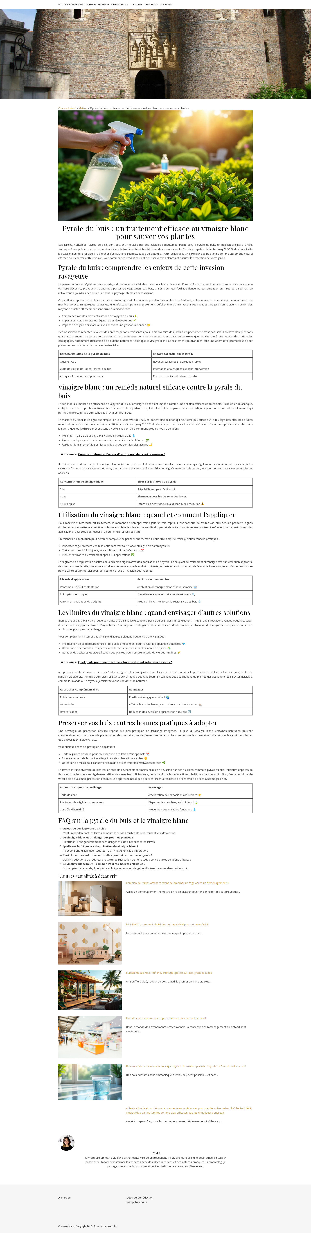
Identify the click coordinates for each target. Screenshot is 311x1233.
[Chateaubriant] (155, 50)
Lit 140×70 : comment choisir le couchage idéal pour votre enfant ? (167, 924)
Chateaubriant (67, 108)
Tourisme (136, 4)
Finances (103, 4)
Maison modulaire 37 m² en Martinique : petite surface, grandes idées (169, 972)
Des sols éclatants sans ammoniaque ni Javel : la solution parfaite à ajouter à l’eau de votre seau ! (186, 1066)
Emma (155, 1153)
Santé (115, 4)
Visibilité (166, 4)
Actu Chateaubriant (71, 4)
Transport (151, 4)
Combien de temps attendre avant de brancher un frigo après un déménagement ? (177, 883)
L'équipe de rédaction (139, 1197)
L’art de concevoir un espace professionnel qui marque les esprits (167, 1018)
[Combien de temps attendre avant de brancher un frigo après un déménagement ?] (90, 898)
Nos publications (136, 1202)
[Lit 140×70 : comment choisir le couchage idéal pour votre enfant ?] (90, 943)
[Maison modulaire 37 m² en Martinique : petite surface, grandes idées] (90, 990)
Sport (125, 4)
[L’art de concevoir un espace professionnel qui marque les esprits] (90, 1037)
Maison (91, 4)
